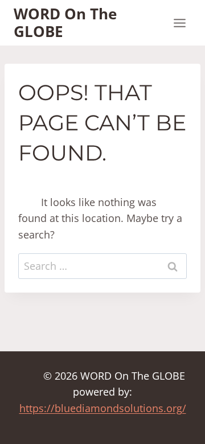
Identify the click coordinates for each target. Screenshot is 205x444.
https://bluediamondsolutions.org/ (102, 408)
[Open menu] (179, 23)
